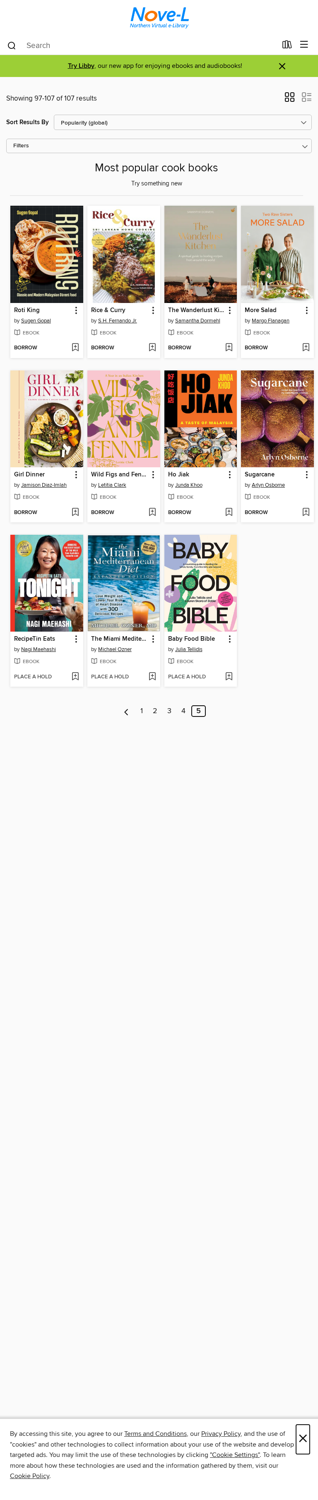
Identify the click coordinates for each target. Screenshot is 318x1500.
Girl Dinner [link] (29, 474)
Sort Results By (27, 122)
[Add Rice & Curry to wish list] (152, 348)
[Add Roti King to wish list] (75, 348)
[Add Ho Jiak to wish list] (229, 512)
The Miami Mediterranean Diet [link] (120, 639)
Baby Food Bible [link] (191, 639)
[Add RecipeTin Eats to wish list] (75, 677)
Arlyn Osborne (268, 485)
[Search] (11, 45)
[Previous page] (126, 711)
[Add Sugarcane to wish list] (306, 512)
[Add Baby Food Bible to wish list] (229, 677)
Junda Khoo (188, 485)
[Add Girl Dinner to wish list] (75, 512)
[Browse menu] (304, 44)
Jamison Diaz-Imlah (44, 485)
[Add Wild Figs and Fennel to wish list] (152, 512)
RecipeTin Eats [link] (34, 639)
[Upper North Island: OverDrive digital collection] (159, 17)
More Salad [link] (261, 310)
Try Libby (81, 66)
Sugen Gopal (36, 320)
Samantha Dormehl (197, 320)
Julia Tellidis (188, 649)
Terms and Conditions (155, 1434)
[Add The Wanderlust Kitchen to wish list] (229, 348)
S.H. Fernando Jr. (117, 320)
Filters (21, 145)
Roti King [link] (27, 310)
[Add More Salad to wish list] (306, 348)
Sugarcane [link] (260, 474)
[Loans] (287, 46)
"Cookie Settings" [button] (235, 1455)
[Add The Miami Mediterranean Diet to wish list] (152, 677)
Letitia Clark (112, 485)
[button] (289, 100)
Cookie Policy (29, 1476)
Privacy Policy (221, 1434)
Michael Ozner (115, 649)
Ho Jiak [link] (178, 474)
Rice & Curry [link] (108, 310)
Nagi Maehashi (38, 649)
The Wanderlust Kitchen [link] (197, 310)
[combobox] (142, 45)
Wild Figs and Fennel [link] (120, 474)
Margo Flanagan (270, 320)
